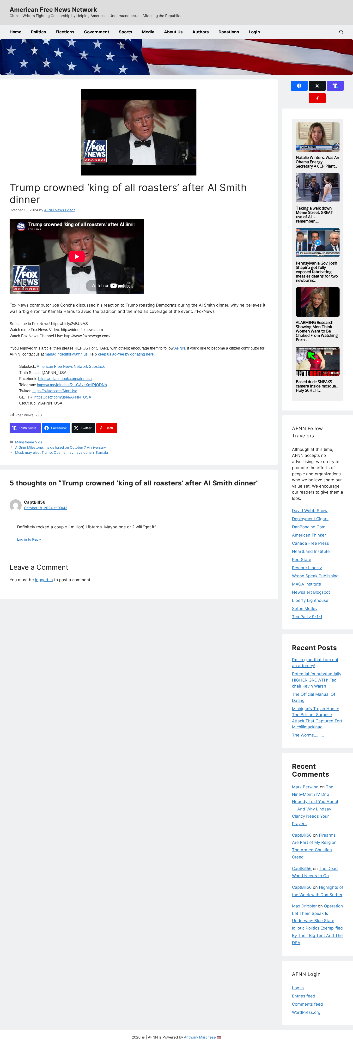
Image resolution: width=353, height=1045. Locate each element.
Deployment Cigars (310, 518)
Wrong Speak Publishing (315, 576)
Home (15, 32)
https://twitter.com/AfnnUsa (54, 391)
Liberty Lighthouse (310, 600)
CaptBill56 (302, 835)
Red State (301, 559)
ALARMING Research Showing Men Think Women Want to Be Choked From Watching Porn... (317, 331)
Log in (298, 987)
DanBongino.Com (308, 527)
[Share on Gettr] (317, 98)
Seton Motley (304, 608)
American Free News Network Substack (71, 366)
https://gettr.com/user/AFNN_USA (62, 397)
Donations (229, 32)
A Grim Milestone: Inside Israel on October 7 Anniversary (60, 447)
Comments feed (307, 1004)
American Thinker (309, 535)
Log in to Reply (29, 539)
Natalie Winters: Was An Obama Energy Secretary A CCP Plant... (317, 161)
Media (148, 32)
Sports (125, 32)
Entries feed (303, 996)
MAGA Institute (306, 584)
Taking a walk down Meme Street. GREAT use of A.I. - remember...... (314, 214)
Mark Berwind (305, 787)
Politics (38, 32)
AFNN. (180, 348)
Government (96, 32)
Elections (65, 32)
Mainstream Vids (28, 442)
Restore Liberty (307, 567)
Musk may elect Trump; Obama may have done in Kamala (61, 452)
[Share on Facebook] (299, 86)
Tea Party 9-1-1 (307, 616)
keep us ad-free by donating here (126, 354)
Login (254, 32)
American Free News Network (53, 9)
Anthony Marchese (200, 1037)
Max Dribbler (304, 906)
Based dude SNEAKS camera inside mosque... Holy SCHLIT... (317, 386)
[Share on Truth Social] (335, 86)
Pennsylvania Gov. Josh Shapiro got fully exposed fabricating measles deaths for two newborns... (317, 272)
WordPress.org (306, 1012)
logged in (44, 579)
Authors (200, 32)
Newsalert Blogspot (311, 592)
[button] (341, 32)
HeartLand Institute (311, 551)
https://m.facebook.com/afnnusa (65, 379)
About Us (173, 32)
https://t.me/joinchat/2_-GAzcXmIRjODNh (72, 385)
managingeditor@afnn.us (66, 354)
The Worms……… (308, 735)
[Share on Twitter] (317, 86)
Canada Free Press (310, 543)
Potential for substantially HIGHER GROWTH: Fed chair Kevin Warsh (316, 680)
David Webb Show (310, 510)
